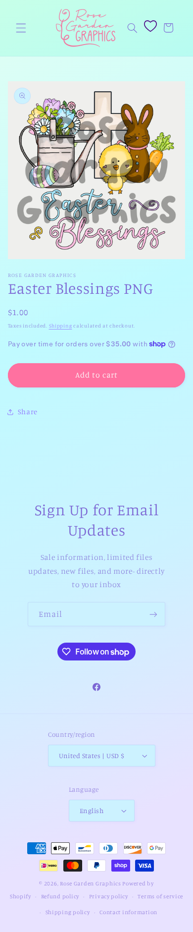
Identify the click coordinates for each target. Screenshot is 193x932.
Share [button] (28, 411)
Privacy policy (108, 896)
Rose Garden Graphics (90, 883)
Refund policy (60, 896)
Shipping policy (68, 912)
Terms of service (160, 896)
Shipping (60, 326)
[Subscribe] (153, 614)
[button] (20, 27)
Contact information (128, 912)
